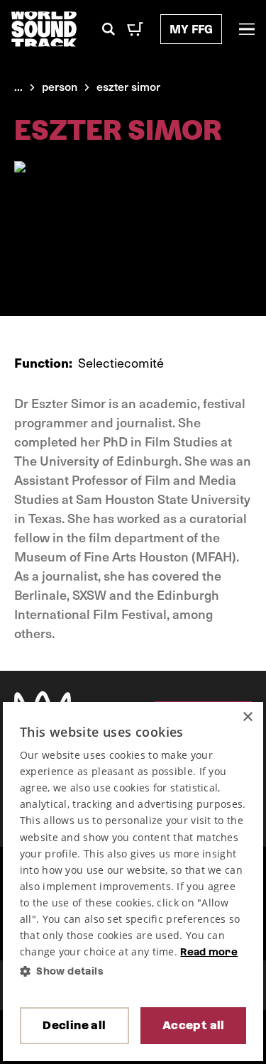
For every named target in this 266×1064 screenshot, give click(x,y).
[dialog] (133, 882)
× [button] (247, 717)
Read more (209, 952)
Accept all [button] (193, 1025)
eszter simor (128, 86)
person (59, 86)
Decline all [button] (74, 1025)
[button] (133, 971)
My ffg (191, 29)
